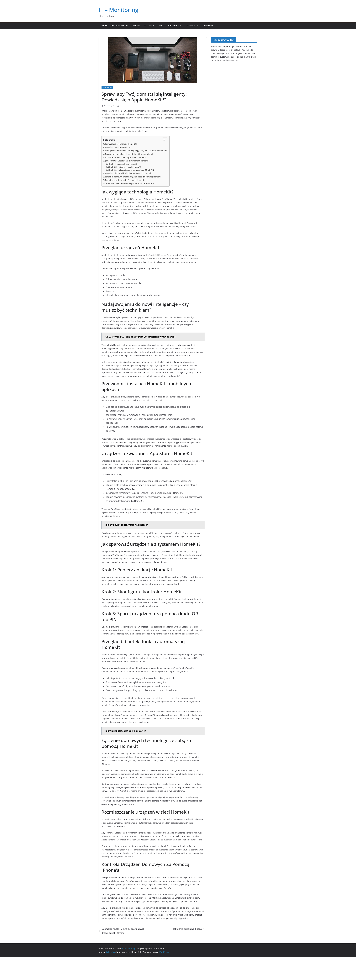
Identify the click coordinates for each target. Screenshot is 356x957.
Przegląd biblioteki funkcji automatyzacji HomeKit (128, 173)
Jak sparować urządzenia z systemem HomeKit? (127, 160)
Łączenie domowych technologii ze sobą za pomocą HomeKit (133, 176)
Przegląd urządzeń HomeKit (118, 147)
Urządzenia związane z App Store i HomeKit (125, 157)
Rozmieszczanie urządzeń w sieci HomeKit (124, 180)
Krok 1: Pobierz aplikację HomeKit (123, 164)
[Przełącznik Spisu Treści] (163, 139)
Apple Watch (174, 25)
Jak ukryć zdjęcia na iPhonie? (188, 928)
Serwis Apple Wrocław (113, 25)
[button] (126, 26)
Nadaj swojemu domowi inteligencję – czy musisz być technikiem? (136, 150)
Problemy (208, 25)
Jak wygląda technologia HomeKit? (121, 144)
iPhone (136, 25)
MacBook (149, 25)
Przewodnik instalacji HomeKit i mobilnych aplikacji (129, 154)
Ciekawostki (192, 25)
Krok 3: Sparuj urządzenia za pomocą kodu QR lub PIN (131, 170)
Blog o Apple (107, 88)
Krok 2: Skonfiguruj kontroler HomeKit (125, 167)
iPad (161, 25)
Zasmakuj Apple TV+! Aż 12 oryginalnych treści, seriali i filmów (123, 930)
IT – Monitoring (118, 9)
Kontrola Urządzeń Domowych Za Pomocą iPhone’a (130, 183)
